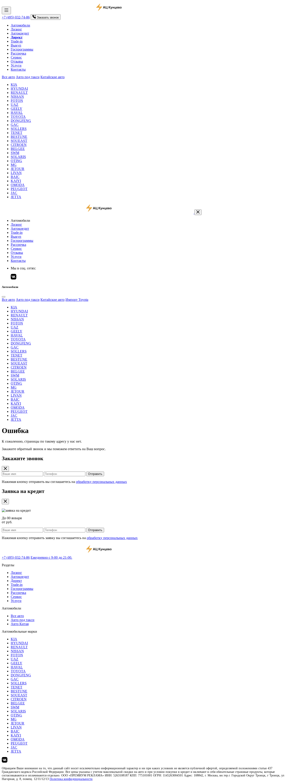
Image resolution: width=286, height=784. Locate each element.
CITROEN (19, 145)
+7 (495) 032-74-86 (16, 17)
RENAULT (19, 92)
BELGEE (18, 149)
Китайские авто (52, 77)
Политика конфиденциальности (71, 779)
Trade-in (17, 41)
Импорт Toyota (76, 300)
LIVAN (16, 173)
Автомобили (20, 25)
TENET (16, 133)
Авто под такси (28, 77)
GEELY (16, 109)
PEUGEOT (19, 189)
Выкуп (16, 45)
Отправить (95, 474)
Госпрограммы (22, 49)
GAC (15, 125)
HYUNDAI (19, 88)
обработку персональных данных (101, 482)
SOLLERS (19, 129)
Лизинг (16, 29)
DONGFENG (21, 121)
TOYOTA (18, 117)
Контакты (18, 69)
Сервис (16, 57)
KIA (14, 84)
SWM (15, 153)
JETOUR (17, 169)
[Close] (3, 297)
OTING (16, 161)
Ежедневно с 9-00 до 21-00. (51, 557)
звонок (48, 17)
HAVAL (17, 113)
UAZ (14, 105)
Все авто (8, 77)
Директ (16, 581)
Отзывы (17, 61)
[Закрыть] (198, 212)
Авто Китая (20, 624)
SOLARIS (18, 157)
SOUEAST (19, 141)
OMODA (18, 185)
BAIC (15, 177)
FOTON (17, 101)
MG (14, 165)
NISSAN (17, 97)
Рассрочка (18, 53)
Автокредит (20, 33)
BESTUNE (19, 137)
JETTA (16, 197)
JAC (14, 193)
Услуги (16, 65)
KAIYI (16, 181)
